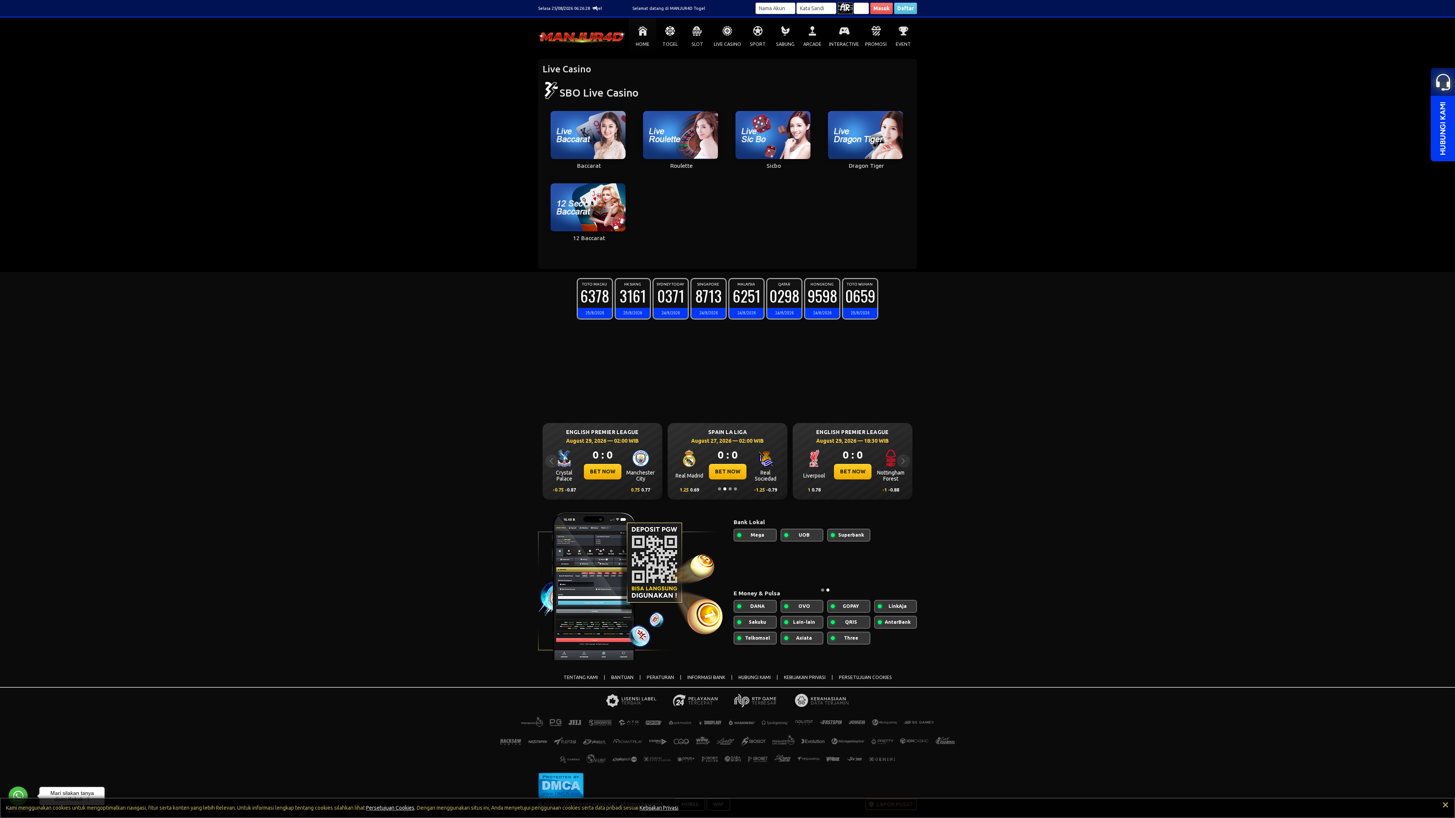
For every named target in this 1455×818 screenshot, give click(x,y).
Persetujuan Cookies (390, 808)
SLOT (697, 44)
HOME (642, 44)
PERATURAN (660, 677)
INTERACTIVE (844, 44)
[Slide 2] (724, 489)
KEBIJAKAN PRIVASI (805, 677)
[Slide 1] (719, 489)
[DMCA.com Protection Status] (561, 784)
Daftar (905, 8)
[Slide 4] (735, 489)
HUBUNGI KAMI (754, 677)
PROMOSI (876, 44)
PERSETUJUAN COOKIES (865, 677)
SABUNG (785, 44)
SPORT (758, 44)
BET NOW (632, 471)
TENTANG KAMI (580, 677)
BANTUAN (622, 677)
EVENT (903, 44)
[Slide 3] (730, 489)
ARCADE (812, 44)
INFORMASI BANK (706, 677)
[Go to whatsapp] (18, 796)
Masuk (881, 8)
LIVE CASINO (727, 44)
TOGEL (670, 44)
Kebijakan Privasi (659, 808)
